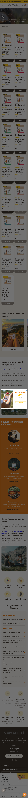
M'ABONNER (21, 402)
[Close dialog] (26, 389)
